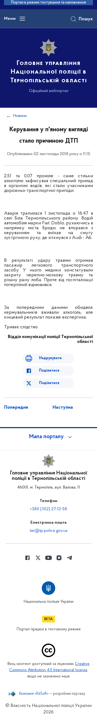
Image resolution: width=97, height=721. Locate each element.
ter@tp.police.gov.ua (48, 531)
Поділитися (49, 371)
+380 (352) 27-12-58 (48, 509)
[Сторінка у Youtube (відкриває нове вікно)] (48, 558)
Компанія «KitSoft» (34, 694)
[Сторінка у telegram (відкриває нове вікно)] (69, 558)
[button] (48, 437)
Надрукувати (50, 358)
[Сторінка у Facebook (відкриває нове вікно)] (27, 558)
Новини (20, 116)
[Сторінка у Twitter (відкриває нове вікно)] (38, 558)
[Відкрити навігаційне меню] (22, 18)
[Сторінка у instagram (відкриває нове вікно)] (59, 558)
